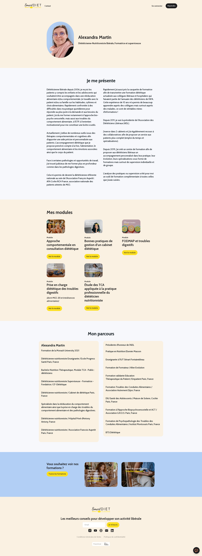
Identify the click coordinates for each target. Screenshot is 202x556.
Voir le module (54, 256)
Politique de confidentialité (114, 537)
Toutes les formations (57, 474)
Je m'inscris (113, 525)
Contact (48, 6)
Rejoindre (171, 6)
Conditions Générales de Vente (89, 537)
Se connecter (157, 6)
